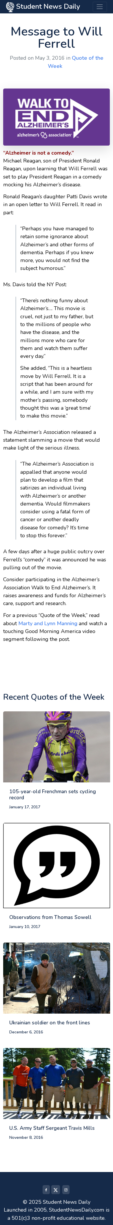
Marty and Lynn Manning (47, 623)
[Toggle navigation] (100, 7)
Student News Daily (47, 6)
